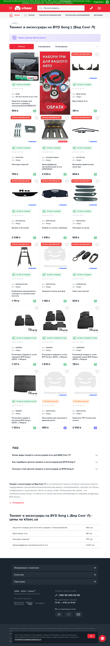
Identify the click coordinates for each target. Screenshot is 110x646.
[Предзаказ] (65, 428)
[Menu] (10, 8)
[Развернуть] (16, 503)
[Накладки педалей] (25, 146)
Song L (15, 23)
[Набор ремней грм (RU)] (55, 83)
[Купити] (35, 111)
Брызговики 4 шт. (20, 533)
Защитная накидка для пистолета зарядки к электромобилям (40, 527)
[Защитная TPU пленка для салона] (85, 400)
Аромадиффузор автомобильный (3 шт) (30, 545)
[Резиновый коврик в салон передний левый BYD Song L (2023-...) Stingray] (85, 336)
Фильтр (21, 46)
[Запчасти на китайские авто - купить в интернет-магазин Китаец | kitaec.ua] (23, 8)
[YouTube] (78, 614)
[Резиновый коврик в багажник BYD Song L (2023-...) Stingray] (25, 400)
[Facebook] (59, 614)
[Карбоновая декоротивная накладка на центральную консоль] (25, 273)
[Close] (107, 2)
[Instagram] (69, 614)
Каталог (32, 15)
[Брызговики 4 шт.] (85, 83)
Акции (17, 15)
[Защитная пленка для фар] (55, 273)
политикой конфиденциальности (28, 639)
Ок (91, 636)
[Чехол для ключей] (85, 273)
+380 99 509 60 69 (69, 595)
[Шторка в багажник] (25, 209)
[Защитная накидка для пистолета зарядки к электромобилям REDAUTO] (25, 83)
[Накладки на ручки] (85, 209)
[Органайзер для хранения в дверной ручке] (55, 400)
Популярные (61, 46)
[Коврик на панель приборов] (55, 209)
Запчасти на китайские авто (50, 15)
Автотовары (98, 15)
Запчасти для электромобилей (77, 15)
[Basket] (99, 8)
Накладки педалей (21, 539)
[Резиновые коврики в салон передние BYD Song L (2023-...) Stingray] (25, 336)
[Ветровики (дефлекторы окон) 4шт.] (85, 146)
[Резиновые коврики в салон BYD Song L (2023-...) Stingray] (55, 336)
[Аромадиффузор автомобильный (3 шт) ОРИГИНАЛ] (55, 146)
